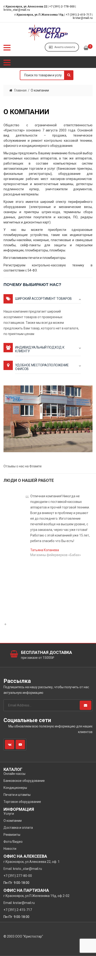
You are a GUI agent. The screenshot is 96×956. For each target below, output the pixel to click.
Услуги (8, 813)
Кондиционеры (15, 788)
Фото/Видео (13, 841)
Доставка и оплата (18, 827)
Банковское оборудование (24, 781)
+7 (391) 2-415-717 (78, 14)
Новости (9, 848)
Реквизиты (11, 834)
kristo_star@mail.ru (16, 9)
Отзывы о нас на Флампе (22, 466)
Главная (20, 90)
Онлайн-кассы (14, 774)
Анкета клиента (64, 47)
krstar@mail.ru (83, 18)
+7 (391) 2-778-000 (62, 6)
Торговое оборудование (22, 802)
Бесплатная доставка (46, 652)
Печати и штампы (17, 795)
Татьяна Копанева (44, 550)
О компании (12, 820)
